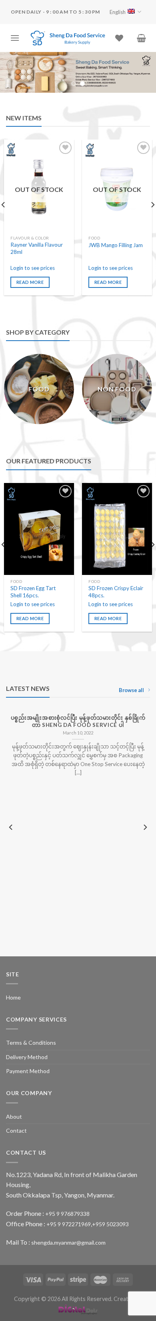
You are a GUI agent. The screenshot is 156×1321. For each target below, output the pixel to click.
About (14, 1116)
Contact (16, 1130)
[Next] (145, 827)
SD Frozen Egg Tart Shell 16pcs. (33, 592)
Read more (30, 282)
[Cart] (141, 38)
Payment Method (28, 1071)
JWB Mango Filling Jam (115, 245)
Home (13, 997)
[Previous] (11, 827)
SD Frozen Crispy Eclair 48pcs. (115, 592)
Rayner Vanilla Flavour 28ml (36, 248)
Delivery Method (27, 1057)
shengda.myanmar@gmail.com (68, 1242)
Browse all (131, 690)
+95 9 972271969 (68, 1224)
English (118, 12)
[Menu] (15, 38)
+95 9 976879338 (67, 1213)
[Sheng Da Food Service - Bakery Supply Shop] (67, 38)
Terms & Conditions (31, 1042)
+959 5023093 (110, 1224)
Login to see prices (32, 268)
